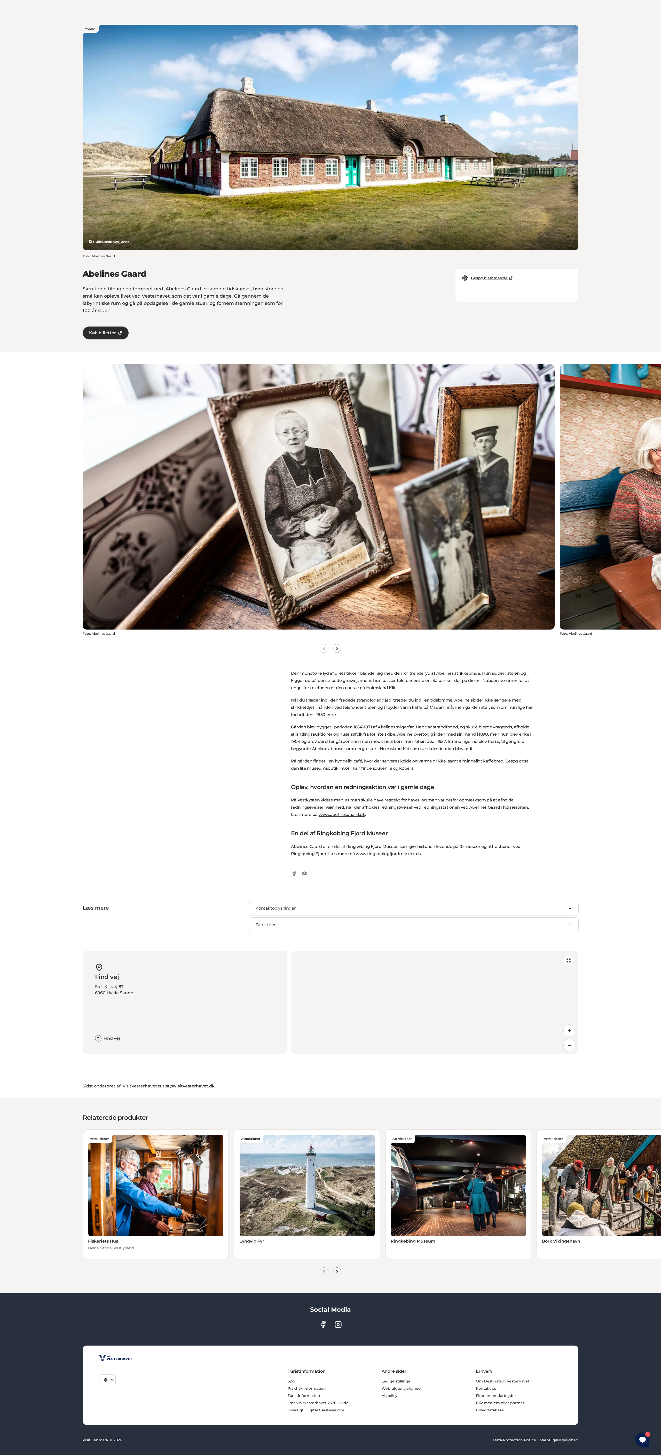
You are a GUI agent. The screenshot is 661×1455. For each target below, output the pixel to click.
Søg (291, 1381)
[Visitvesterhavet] (115, 1358)
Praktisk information (307, 1388)
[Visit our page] (322, 1324)
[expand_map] (568, 960)
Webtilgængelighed (559, 1440)
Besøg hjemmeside (489, 278)
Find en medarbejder (496, 1395)
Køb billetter (102, 332)
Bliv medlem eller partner (500, 1403)
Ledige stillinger (397, 1381)
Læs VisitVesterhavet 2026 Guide (318, 1403)
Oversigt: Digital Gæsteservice (316, 1410)
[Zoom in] (569, 1030)
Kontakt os (486, 1388)
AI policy (389, 1395)
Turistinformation (304, 1395)
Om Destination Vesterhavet (502, 1381)
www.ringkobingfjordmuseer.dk (388, 853)
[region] (434, 1002)
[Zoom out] (569, 1045)
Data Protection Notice (514, 1440)
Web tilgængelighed (401, 1388)
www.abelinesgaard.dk (342, 814)
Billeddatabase (490, 1410)
